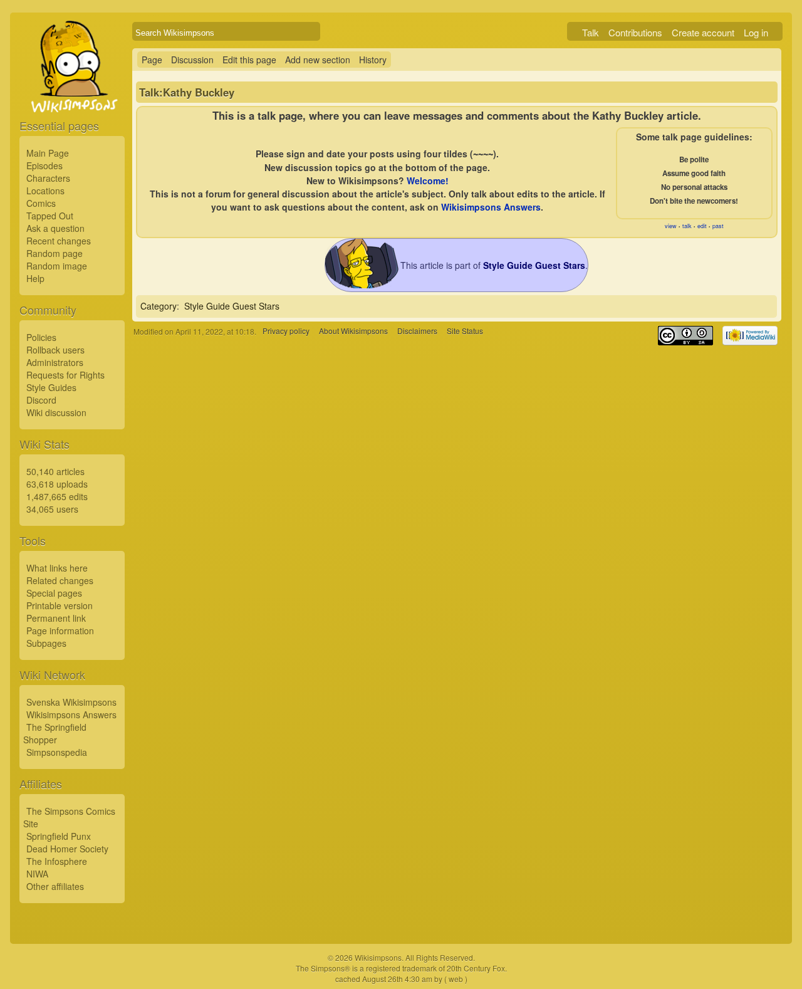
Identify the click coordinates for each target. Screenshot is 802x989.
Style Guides (51, 387)
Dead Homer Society (67, 848)
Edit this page (249, 59)
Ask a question (55, 228)
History (373, 59)
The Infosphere (56, 861)
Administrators (54, 362)
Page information (60, 630)
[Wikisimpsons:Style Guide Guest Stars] (362, 284)
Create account (703, 32)
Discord (41, 400)
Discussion (192, 59)
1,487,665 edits (57, 496)
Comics (41, 203)
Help (35, 278)
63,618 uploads (57, 484)
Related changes (59, 580)
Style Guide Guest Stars (231, 306)
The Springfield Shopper (54, 733)
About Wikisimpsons (353, 331)
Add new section (317, 59)
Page (152, 59)
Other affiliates (55, 886)
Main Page (47, 153)
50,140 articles (55, 471)
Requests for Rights (65, 375)
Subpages (46, 643)
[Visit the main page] (72, 95)
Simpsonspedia (56, 752)
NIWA (37, 873)
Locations (45, 190)
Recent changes (58, 240)
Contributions (635, 32)
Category (158, 306)
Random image (56, 265)
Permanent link (56, 618)
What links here (57, 568)
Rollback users (55, 349)
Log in (756, 32)
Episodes (44, 165)
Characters (48, 178)
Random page (54, 253)
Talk (590, 32)
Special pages (54, 593)
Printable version (59, 605)
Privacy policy (286, 331)
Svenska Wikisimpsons (71, 702)
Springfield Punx (58, 836)
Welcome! (428, 180)
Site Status (465, 331)
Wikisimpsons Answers (71, 714)
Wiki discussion (56, 412)
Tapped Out (49, 215)
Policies (41, 337)
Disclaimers (417, 331)
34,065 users (52, 509)
